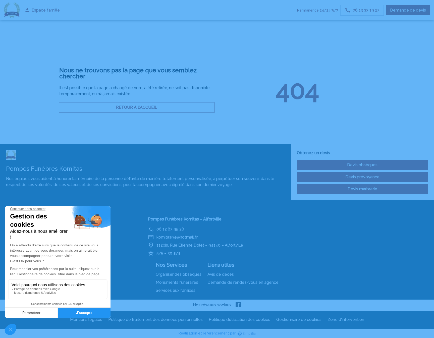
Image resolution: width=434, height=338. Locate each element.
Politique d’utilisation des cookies (239, 319)
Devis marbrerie (362, 189)
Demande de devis (408, 10)
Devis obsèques (362, 164)
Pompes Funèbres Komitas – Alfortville (185, 219)
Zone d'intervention (346, 319)
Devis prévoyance (362, 177)
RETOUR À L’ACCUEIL (136, 107)
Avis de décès (220, 274)
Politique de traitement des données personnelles (155, 319)
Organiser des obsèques (178, 274)
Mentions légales (86, 319)
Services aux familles (175, 290)
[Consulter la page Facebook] (238, 305)
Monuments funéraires (177, 282)
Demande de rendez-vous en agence (243, 282)
